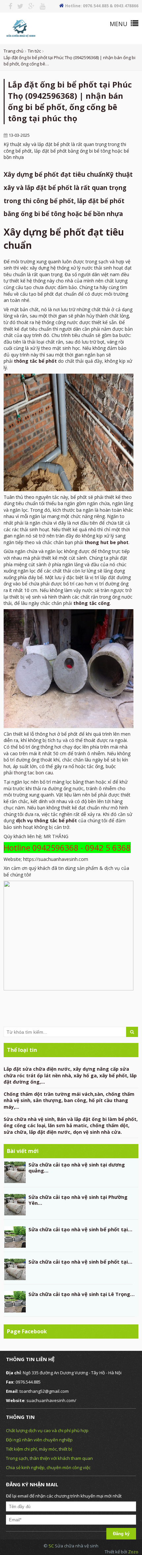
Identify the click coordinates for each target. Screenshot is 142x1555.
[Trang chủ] (20, 27)
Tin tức (34, 51)
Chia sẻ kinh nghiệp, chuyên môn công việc (48, 1467)
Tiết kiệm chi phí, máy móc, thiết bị (39, 1449)
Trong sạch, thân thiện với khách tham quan (49, 1458)
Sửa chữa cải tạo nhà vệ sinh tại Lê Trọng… (81, 1294)
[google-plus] (29, 6)
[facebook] (8, 6)
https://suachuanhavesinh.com (55, 859)
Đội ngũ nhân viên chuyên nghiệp (39, 1440)
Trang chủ (13, 51)
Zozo (133, 1552)
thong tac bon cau (33, 772)
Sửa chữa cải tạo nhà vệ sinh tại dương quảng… (76, 1167)
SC (52, 1546)
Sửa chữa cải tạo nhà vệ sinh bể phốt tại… (80, 1229)
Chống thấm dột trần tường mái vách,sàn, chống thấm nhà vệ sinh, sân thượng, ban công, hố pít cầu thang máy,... (69, 1100)
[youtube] (40, 6)
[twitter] (17, 6)
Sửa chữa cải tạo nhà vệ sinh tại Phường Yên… (77, 1200)
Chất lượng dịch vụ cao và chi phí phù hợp (47, 1430)
